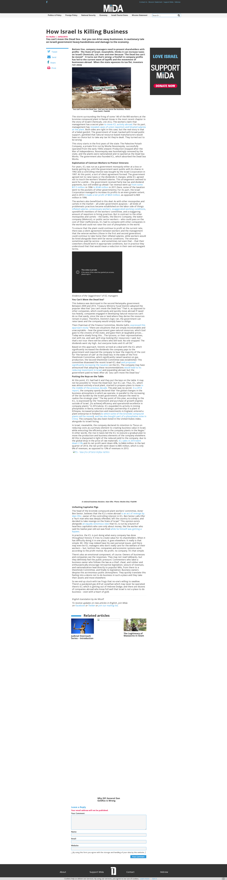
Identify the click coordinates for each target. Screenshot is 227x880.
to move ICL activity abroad (118, 124)
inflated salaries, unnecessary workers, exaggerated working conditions (108, 209)
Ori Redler (50, 36)
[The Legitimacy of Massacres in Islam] (135, 624)
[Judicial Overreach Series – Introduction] (82, 626)
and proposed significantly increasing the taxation (103, 363)
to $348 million (100, 187)
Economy (103, 15)
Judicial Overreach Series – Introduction (82, 637)
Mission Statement (155, 2)
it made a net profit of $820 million (102, 194)
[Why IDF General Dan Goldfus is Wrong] (108, 707)
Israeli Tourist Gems (119, 15)
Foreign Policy (71, 15)
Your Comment (78, 813)
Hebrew (177, 2)
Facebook (80, 605)
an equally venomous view (95, 523)
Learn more (144, 878)
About (63, 872)
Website (75, 845)
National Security (88, 15)
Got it (154, 878)
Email (73, 839)
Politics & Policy (54, 15)
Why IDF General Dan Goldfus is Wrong (108, 799)
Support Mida (168, 2)
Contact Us (143, 2)
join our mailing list (108, 605)
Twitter (91, 605)
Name (73, 832)
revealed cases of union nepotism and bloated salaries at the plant (109, 128)
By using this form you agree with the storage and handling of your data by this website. (109, 852)
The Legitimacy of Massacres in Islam (134, 634)
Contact (130, 872)
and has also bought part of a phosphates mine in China (109, 417)
